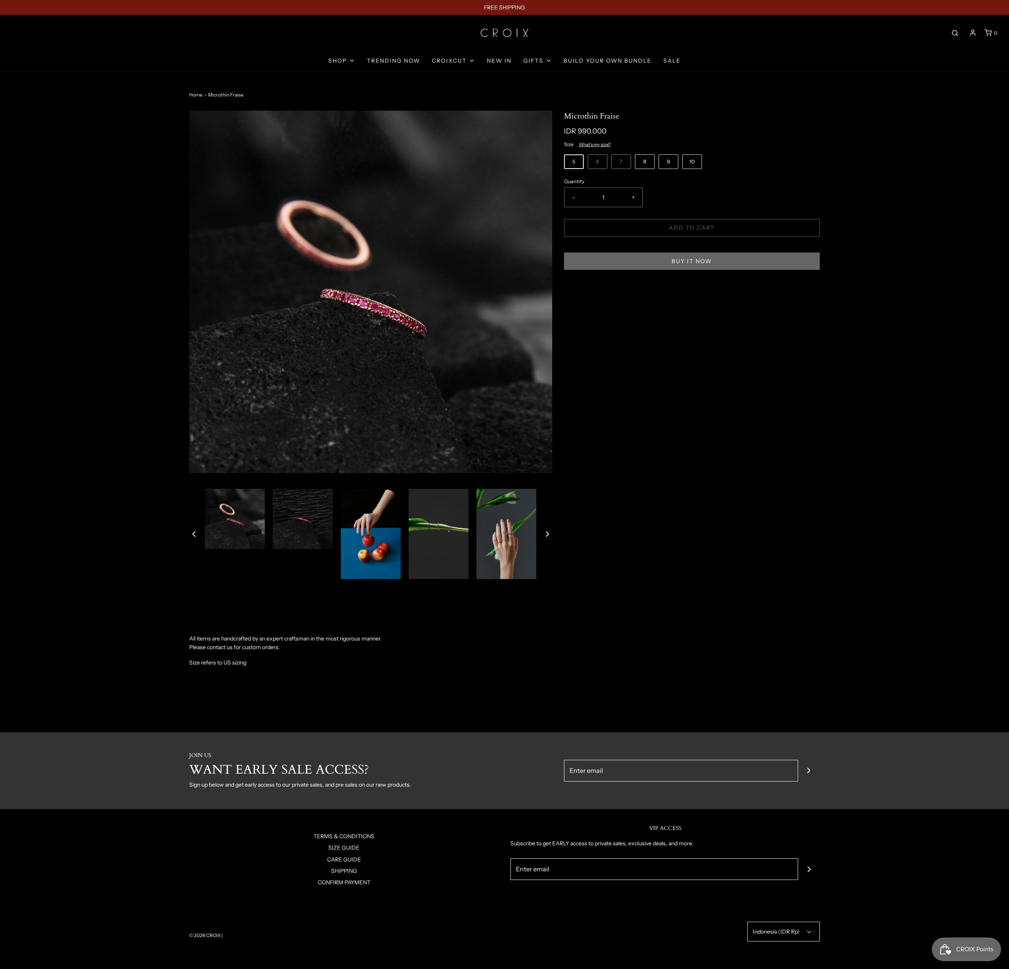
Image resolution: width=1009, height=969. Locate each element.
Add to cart (692, 227)
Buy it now (692, 261)
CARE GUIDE (344, 859)
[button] (194, 533)
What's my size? (595, 144)
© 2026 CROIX (205, 935)
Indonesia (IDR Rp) (777, 931)
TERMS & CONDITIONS (343, 836)
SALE (672, 60)
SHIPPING (344, 870)
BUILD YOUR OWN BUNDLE (608, 60)
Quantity (574, 181)
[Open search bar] (955, 32)
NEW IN (499, 60)
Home (196, 95)
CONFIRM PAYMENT (344, 882)
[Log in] (972, 32)
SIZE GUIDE (343, 847)
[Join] (809, 771)
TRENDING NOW (393, 60)
